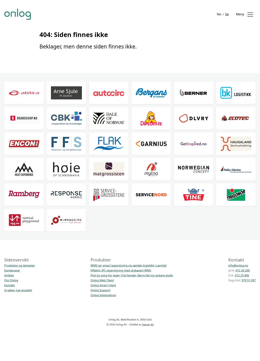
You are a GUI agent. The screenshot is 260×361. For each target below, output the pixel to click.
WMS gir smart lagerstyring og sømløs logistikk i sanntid (128, 265)
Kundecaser (12, 270)
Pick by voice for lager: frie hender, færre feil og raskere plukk (132, 275)
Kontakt (9, 285)
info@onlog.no (238, 265)
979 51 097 (249, 280)
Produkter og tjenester (19, 265)
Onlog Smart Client (103, 285)
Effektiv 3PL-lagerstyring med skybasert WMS (121, 270)
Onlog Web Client (102, 280)
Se (227, 14)
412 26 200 (243, 270)
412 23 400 (242, 275)
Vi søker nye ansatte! (18, 290)
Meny (240, 14)
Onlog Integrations (103, 295)
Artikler (9, 275)
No (219, 14)
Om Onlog (11, 280)
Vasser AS (148, 324)
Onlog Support (101, 290)
